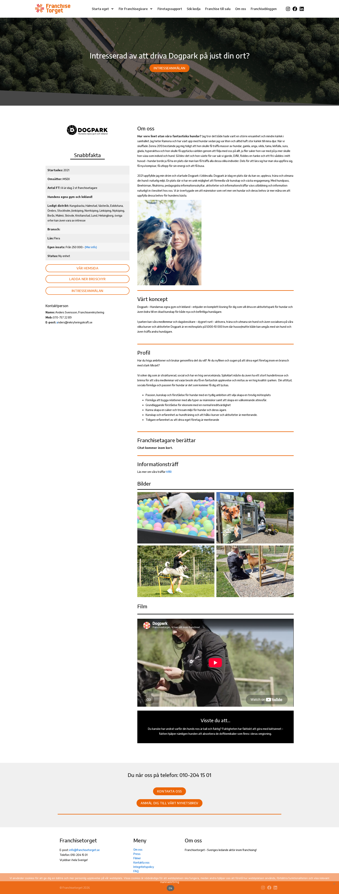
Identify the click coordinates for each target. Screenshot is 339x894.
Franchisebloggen (264, 9)
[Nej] (334, 884)
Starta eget (100, 9)
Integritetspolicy (143, 866)
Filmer (137, 858)
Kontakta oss (141, 862)
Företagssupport (170, 9)
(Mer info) (91, 247)
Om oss (240, 9)
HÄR (169, 471)
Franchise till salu (218, 9)
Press (136, 854)
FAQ (136, 871)
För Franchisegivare (133, 9)
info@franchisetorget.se (84, 850)
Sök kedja (193, 9)
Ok (170, 888)
